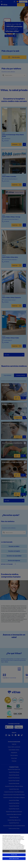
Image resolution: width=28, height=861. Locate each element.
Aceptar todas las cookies (14, 858)
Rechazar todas (14, 854)
